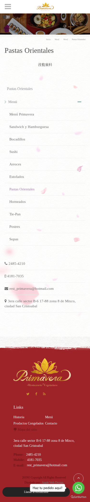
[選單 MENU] (8, 6)
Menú (57, 39)
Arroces (15, 164)
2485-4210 (17, 264)
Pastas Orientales (78, 39)
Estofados (16, 177)
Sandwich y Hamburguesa (29, 127)
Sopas (13, 239)
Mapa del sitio (27, 429)
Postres (14, 227)
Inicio (48, 39)
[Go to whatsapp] (78, 488)
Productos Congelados (28, 423)
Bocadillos (17, 139)
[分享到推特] (28, 395)
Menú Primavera (21, 114)
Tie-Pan (15, 214)
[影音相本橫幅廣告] (45, 24)
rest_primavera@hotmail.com (31, 288)
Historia (18, 417)
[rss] (44, 395)
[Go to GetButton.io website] (78, 497)
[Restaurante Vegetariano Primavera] (45, 6)
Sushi (13, 152)
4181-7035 (15, 276)
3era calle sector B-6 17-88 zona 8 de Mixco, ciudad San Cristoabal (40, 303)
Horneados (17, 202)
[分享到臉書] (36, 395)
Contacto (51, 423)
